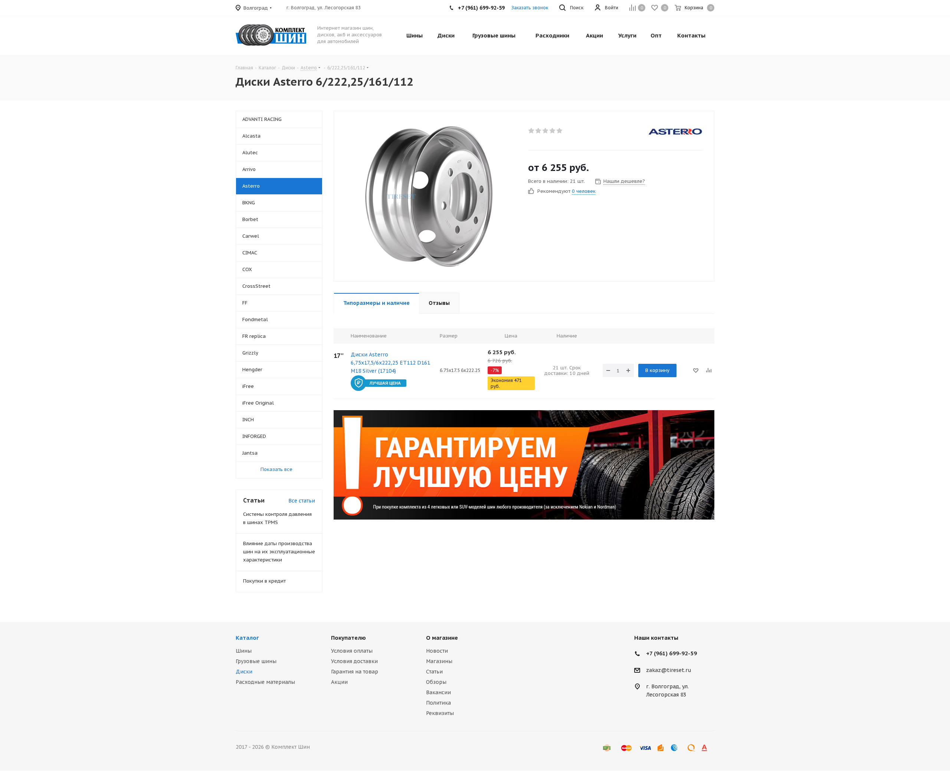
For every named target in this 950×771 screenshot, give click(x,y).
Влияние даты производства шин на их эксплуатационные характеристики (279, 551)
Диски (244, 671)
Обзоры (436, 682)
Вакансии (438, 692)
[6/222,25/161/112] (429, 196)
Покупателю (348, 637)
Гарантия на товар (354, 671)
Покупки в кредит (264, 581)
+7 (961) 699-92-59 (671, 653)
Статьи (434, 671)
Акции (339, 682)
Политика (438, 702)
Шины (244, 651)
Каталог (247, 637)
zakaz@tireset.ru (668, 670)
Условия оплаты (352, 651)
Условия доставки (354, 661)
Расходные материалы (265, 682)
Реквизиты (440, 713)
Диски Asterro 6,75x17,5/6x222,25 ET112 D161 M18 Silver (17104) (390, 362)
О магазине (442, 637)
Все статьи (301, 500)
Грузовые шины (256, 661)
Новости (437, 651)
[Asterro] (675, 131)
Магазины (439, 661)
